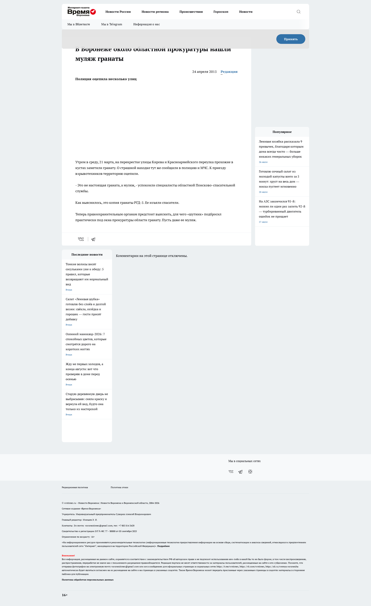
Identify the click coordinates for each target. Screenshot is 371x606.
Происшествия (191, 12)
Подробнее (163, 546)
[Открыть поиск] (298, 11)
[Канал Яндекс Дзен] (250, 471)
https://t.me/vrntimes (227, 566)
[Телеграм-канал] (240, 471)
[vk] (81, 239)
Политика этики (119, 487)
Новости (246, 12)
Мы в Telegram (111, 24)
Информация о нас (146, 24)
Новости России (118, 12)
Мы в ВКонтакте (78, 24)
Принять (291, 39)
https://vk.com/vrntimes (252, 566)
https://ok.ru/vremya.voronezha (281, 566)
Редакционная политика (75, 487)
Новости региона (155, 12)
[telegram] (94, 239)
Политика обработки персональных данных (88, 579)
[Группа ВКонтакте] (231, 471)
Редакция (229, 71)
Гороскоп (221, 12)
